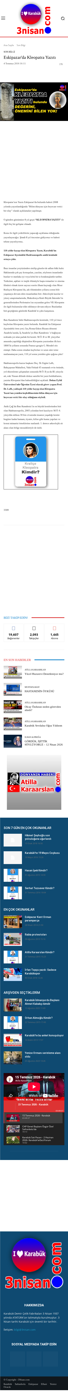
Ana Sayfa (9, 45)
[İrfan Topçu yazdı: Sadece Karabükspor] (13, 974)
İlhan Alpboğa (33, 737)
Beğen (13, 626)
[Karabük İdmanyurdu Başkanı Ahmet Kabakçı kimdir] (13, 1005)
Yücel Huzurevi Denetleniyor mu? (44, 673)
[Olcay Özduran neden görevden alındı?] (13, 706)
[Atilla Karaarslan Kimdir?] (13, 957)
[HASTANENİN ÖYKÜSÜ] (13, 689)
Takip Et (34, 626)
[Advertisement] (34, 161)
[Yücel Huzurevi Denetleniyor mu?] (13, 672)
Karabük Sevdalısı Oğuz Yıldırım (43, 725)
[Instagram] (34, 1359)
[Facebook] (17, 1359)
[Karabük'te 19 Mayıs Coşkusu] (13, 857)
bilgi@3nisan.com (25, 1329)
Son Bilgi (21, 45)
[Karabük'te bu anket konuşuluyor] (13, 1040)
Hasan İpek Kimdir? (36, 870)
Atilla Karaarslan (35, 670)
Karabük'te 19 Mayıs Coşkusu (42, 852)
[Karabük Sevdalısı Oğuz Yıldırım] (13, 724)
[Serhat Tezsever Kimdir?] (13, 893)
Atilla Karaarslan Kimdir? (39, 952)
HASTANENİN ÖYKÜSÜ (39, 691)
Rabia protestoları (36, 934)
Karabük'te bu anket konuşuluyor (44, 1035)
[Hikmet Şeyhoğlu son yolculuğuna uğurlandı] (13, 840)
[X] (50, 1359)
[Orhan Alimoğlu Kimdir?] (13, 1022)
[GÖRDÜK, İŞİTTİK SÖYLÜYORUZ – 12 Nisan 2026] (13, 741)
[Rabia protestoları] (13, 939)
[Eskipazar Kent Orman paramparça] (13, 921)
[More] (46, 73)
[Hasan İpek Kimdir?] (13, 875)
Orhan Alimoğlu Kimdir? (39, 1017)
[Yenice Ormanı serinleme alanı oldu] (13, 1057)
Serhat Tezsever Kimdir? (39, 888)
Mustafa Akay (32, 687)
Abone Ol (54, 626)
